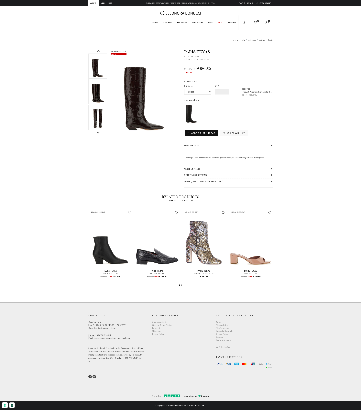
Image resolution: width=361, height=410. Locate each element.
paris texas (252, 40)
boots (270, 40)
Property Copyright (224, 331)
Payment (156, 328)
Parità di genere (223, 340)
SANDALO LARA (250, 274)
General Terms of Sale (162, 325)
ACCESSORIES (197, 22)
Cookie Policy (222, 334)
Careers (219, 337)
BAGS (210, 22)
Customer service (160, 322)
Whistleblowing (223, 347)
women (236, 40)
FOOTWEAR (182, 22)
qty (217, 86)
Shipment (156, 331)
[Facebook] (90, 376)
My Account (265, 3)
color (190, 81)
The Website (222, 325)
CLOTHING (167, 22)
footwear (262, 40)
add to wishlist (235, 133)
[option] (97, 66)
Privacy (219, 322)
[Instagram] (94, 376)
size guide (246, 89)
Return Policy (158, 334)
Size (189, 86)
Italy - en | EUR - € (245, 3)
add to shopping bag (203, 133)
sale (243, 40)
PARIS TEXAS (197, 52)
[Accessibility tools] (12, 405)
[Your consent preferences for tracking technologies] (5, 405)
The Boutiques (222, 328)
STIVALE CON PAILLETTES (204, 274)
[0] (267, 22)
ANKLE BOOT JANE (110, 274)
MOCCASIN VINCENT (157, 274)
